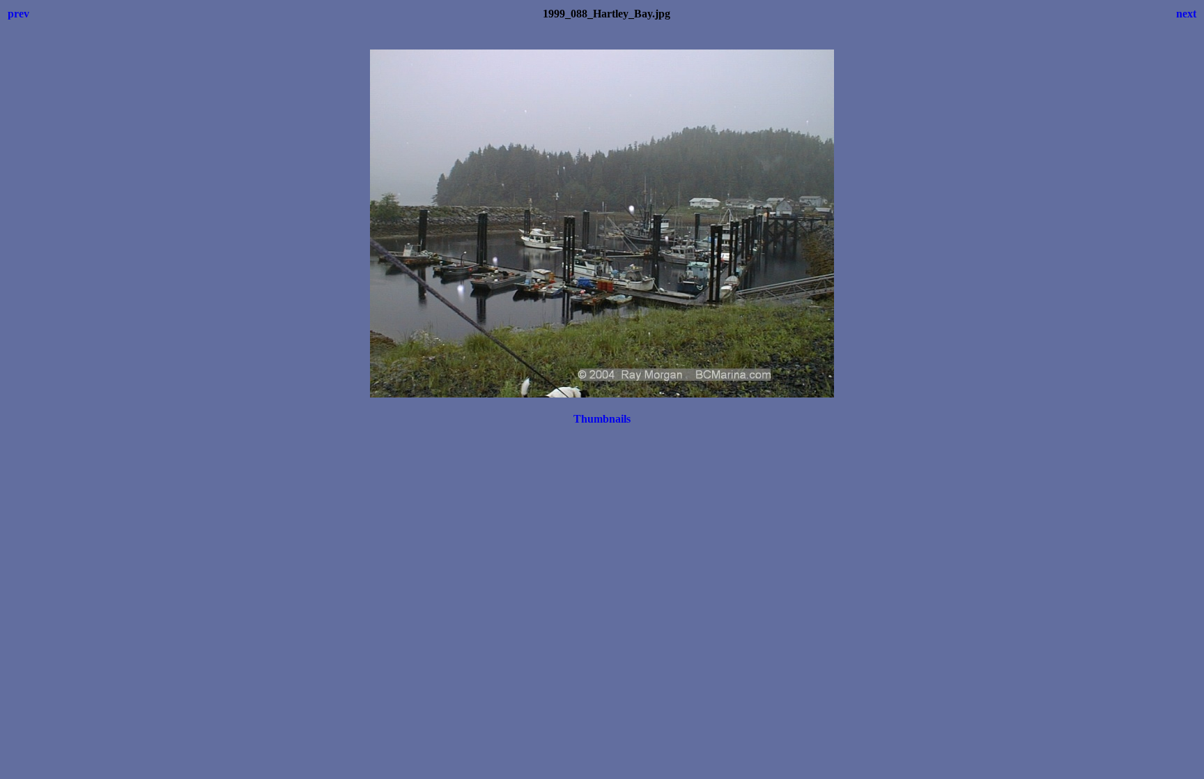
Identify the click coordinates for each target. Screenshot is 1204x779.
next (1186, 14)
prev (18, 14)
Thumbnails (602, 419)
